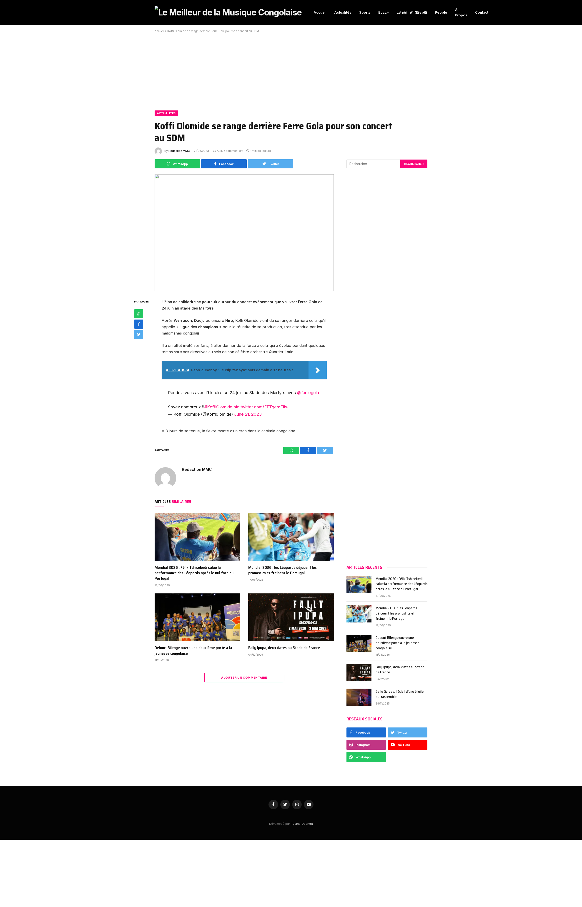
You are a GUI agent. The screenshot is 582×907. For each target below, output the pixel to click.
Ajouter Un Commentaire (244, 677)
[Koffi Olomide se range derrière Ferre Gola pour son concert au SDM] (244, 232)
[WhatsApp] (138, 313)
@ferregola (308, 392)
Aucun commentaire (230, 150)
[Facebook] (138, 323)
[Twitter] (138, 334)
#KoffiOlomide (218, 406)
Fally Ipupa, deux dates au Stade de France (284, 647)
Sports (365, 12)
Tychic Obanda (302, 823)
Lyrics (402, 12)
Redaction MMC (179, 150)
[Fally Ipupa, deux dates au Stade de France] (291, 617)
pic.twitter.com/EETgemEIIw (260, 406)
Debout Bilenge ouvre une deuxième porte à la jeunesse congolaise (193, 650)
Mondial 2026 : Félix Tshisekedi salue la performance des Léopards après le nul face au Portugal (194, 573)
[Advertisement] (291, 69)
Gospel (421, 12)
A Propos (461, 12)
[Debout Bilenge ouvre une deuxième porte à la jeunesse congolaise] (197, 617)
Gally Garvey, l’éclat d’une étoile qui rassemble (400, 694)
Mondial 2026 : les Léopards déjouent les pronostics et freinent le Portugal (282, 570)
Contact (481, 12)
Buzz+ (383, 12)
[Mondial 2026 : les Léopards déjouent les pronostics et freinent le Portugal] (291, 537)
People (441, 12)
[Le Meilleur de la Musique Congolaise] (228, 12)
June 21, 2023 (248, 414)
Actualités (342, 12)
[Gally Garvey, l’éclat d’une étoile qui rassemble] (358, 697)
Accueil (320, 12)
